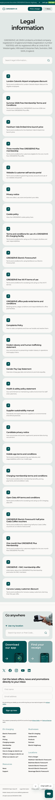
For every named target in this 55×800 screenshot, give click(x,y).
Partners (31, 742)
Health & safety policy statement (21, 388)
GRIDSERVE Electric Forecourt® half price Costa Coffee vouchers (25, 520)
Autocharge (6, 748)
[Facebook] (10, 670)
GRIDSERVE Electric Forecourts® (21, 258)
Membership (7, 745)
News (4, 768)
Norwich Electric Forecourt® (37, 768)
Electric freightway (34, 745)
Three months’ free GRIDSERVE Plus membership (22, 150)
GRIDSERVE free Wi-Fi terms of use (22, 279)
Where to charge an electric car (13, 754)
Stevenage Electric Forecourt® (38, 771)
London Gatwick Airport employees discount (26, 81)
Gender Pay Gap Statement (18, 369)
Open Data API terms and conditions (23, 497)
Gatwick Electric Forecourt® (37, 765)
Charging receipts (9, 742)
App (4, 736)
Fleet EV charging (34, 733)
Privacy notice (12, 194)
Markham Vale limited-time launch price (24, 127)
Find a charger (35, 9)
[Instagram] (16, 670)
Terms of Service (46, 720)
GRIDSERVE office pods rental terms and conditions (24, 302)
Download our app (12, 646)
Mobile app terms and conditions (21, 454)
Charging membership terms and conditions (26, 475)
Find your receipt (38, 646)
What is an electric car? (10, 757)
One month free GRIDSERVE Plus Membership (21, 544)
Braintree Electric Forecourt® (38, 763)
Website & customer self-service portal (23, 172)
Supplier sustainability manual (20, 410)
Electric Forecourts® (9, 733)
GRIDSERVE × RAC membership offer (23, 567)
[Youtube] (23, 670)
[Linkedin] (29, 670)
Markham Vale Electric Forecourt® (39, 760)
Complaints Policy (14, 325)
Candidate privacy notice (17, 432)
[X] (4, 670)
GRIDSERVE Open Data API (10, 789)
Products (31, 739)
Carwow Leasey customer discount (22, 589)
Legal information (24, 789)
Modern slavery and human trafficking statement (23, 346)
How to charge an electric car (12, 751)
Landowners (32, 736)
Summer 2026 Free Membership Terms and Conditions (26, 104)
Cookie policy (12, 214)
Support (5, 771)
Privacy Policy (36, 720)
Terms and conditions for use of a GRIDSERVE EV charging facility (27, 235)
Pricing (5, 739)
